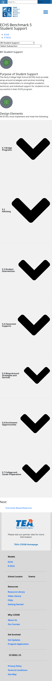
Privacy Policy (15, 666)
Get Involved (14, 634)
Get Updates (14, 640)
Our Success (14, 624)
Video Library (14, 596)
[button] (45, 12)
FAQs (10, 600)
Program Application (18, 644)
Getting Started (15, 604)
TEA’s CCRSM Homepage (26, 544)
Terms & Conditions (17, 670)
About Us (12, 620)
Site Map (12, 674)
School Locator (15, 576)
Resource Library (16, 592)
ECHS (6, 34)
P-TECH (7, 37)
